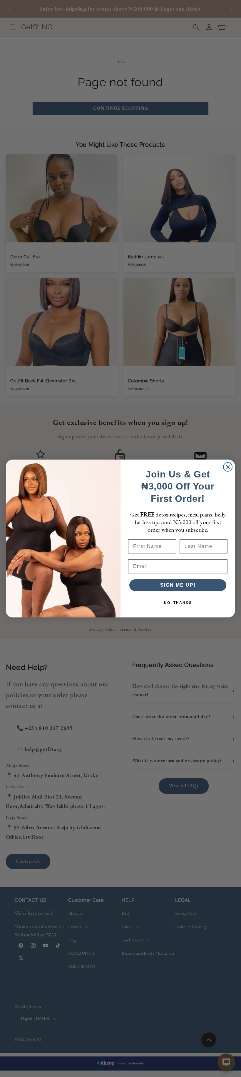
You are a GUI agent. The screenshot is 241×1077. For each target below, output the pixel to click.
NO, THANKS (178, 603)
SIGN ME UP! (178, 585)
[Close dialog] (227, 466)
